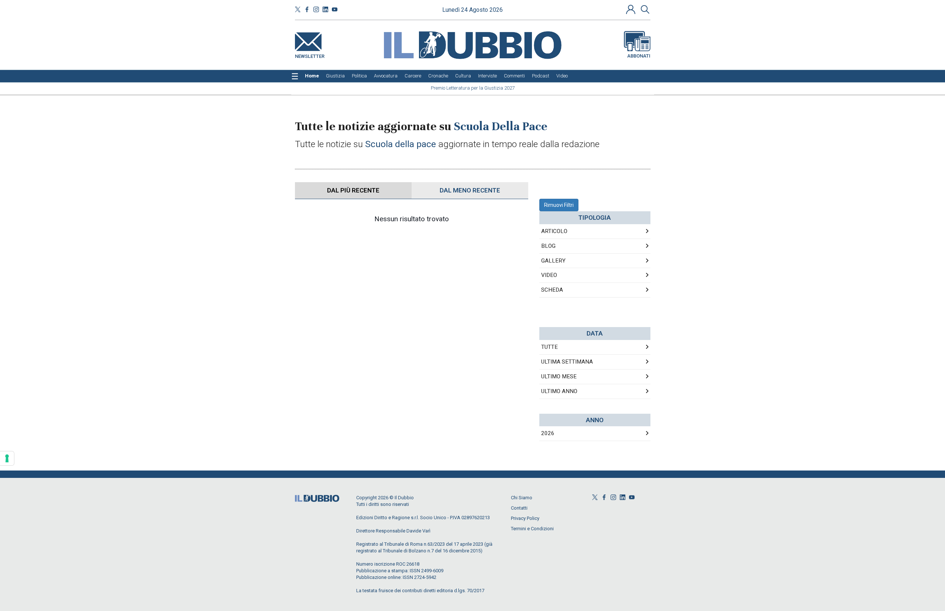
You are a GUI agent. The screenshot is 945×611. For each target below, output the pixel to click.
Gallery (553, 260)
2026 (547, 433)
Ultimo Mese (559, 376)
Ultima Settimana (567, 361)
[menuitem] (312, 76)
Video (549, 275)
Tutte (549, 347)
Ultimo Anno (559, 391)
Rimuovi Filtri (559, 205)
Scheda (552, 290)
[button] (631, 9)
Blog (548, 246)
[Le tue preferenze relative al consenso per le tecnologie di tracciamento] (7, 458)
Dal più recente (353, 190)
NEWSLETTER (309, 54)
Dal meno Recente (470, 190)
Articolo (554, 231)
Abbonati (638, 56)
